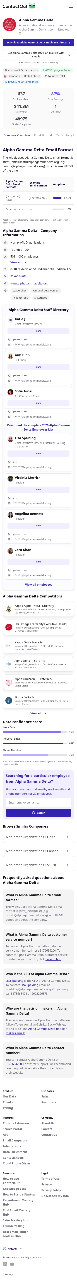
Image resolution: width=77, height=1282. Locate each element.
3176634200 (18, 276)
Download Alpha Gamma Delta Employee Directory (38, 42)
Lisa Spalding (14, 981)
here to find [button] (53, 959)
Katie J (20, 319)
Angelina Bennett (29, 513)
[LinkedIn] (20, 33)
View (38, 330)
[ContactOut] (20, 6)
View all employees (38, 585)
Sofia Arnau (24, 391)
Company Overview (17, 135)
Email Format (43, 135)
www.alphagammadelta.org (29, 283)
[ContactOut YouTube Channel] (12, 1264)
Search (41, 812)
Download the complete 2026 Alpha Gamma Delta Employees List (38, 427)
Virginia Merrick (27, 477)
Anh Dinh (22, 355)
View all (36, 713)
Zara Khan (23, 550)
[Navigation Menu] (70, 6)
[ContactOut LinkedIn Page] (5, 1264)
